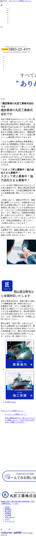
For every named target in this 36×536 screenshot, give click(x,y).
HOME (11, 8)
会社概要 (12, 16)
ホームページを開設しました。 (20, 1)
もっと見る (5, 274)
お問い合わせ (14, 19)
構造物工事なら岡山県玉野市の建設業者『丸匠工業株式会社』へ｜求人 (17, 502)
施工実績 (12, 12)
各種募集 (12, 14)
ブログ (11, 21)
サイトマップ (14, 23)
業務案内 (12, 10)
